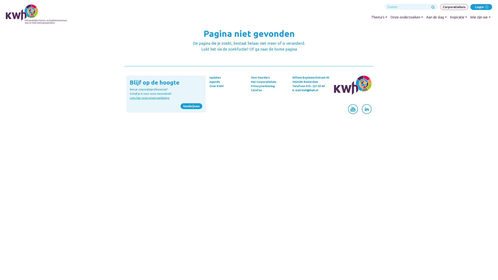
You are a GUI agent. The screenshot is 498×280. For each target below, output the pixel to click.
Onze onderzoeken (405, 17)
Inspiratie (457, 17)
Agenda (215, 81)
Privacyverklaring (263, 86)
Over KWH (217, 86)
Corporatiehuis (454, 7)
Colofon (256, 90)
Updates (215, 77)
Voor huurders (260, 77)
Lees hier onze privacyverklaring (149, 98)
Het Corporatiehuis (263, 81)
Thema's (377, 17)
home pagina (285, 49)
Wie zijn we (479, 17)
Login (479, 7)
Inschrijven (191, 106)
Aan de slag (435, 17)
